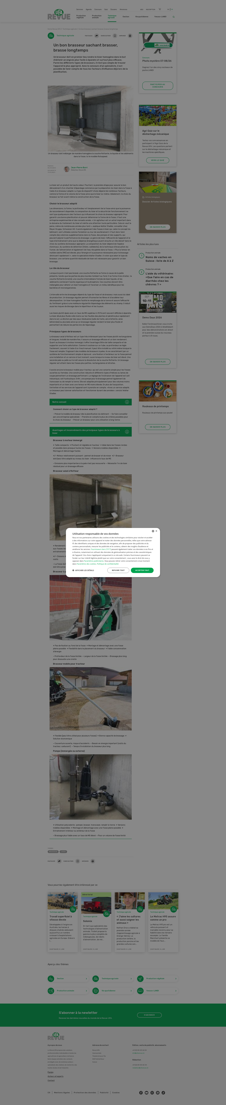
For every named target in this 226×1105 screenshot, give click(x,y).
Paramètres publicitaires (94, 561)
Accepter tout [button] (142, 570)
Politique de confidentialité (108, 564)
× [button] (156, 531)
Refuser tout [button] (118, 570)
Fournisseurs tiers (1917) (101, 549)
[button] (83, 570)
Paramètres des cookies (86, 564)
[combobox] (153, 531)
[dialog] (113, 552)
